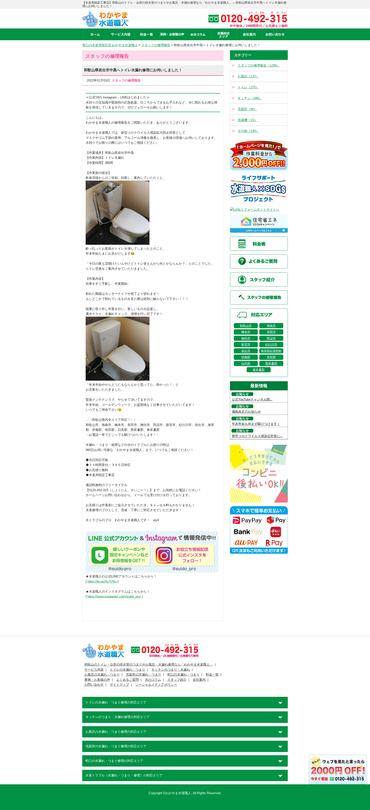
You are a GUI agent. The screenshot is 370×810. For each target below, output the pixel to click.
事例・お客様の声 (97, 679)
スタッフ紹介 (176, 679)
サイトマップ (119, 684)
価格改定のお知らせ (246, 411)
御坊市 (245, 338)
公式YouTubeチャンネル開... (252, 399)
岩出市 (245, 351)
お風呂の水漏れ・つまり (102, 674)
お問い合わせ (94, 684)
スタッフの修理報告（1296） (259, 65)
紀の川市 (271, 344)
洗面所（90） (247, 109)
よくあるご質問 (127, 679)
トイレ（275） (248, 87)
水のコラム (153, 679)
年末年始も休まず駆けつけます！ (256, 424)
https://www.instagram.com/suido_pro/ (114, 596)
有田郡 (271, 357)
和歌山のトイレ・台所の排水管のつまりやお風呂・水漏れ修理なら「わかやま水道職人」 (148, 664)
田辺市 (271, 338)
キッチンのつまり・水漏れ (170, 669)
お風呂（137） (248, 76)
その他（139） (248, 131)
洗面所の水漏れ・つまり (143, 674)
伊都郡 (245, 357)
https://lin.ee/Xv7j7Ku (102, 581)
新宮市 (245, 344)
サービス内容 (94, 669)
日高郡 (245, 363)
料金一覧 (212, 674)
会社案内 (199, 679)
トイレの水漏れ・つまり (127, 669)
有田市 (271, 332)
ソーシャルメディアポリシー (156, 684)
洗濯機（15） (247, 120)
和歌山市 (246, 325)
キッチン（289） (250, 98)
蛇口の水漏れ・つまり (183, 674)
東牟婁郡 (259, 369)
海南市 (271, 325)
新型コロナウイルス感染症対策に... (257, 436)
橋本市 (245, 332)
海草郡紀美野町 (271, 351)
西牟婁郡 (271, 363)
